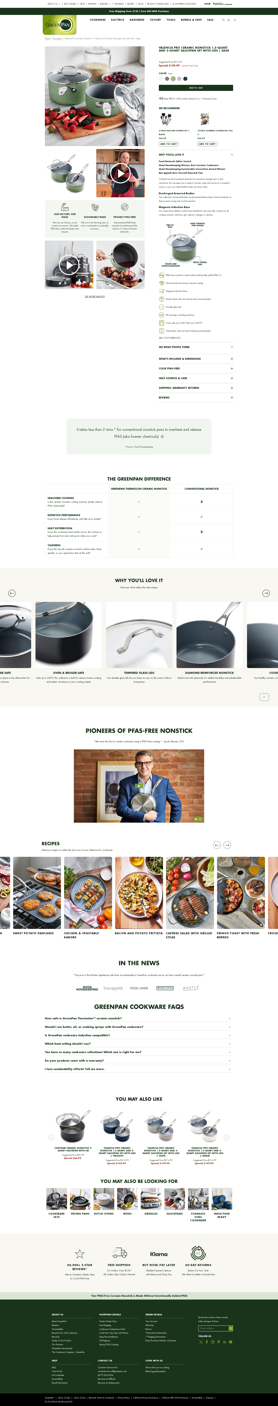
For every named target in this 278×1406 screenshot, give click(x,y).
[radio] (161, 79)
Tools (171, 19)
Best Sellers (70, 4)
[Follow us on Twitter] (200, 1341)
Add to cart (196, 87)
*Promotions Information (156, 1333)
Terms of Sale (64, 1397)
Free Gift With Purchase (155, 11)
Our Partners (57, 1344)
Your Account (151, 1321)
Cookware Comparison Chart (112, 1329)
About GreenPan (59, 1321)
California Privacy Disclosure (145, 1397)
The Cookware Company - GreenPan (68, 1352)
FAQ (54, 1367)
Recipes (130, 4)
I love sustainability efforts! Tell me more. (75, 1069)
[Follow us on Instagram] (212, 1341)
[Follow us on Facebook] (206, 1341)
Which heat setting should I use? (68, 1043)
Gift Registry (104, 1341)
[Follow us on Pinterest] (218, 1341)
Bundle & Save (191, 19)
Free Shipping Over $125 (123, 11)
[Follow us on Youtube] (230, 1341)
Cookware (98, 19)
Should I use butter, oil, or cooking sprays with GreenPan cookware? (94, 1027)
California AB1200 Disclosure (175, 1397)
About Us (53, 4)
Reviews (92, 4)
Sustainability (57, 1329)
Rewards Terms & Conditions (101, 1397)
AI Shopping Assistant (184, 4)
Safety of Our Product (61, 1341)
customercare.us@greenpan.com (112, 1371)
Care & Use (57, 1371)
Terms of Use (79, 1397)
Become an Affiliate (106, 1379)
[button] (196, 155)
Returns (148, 1329)
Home (47, 38)
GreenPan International (62, 1348)
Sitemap (209, 1397)
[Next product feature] (266, 593)
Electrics (117, 19)
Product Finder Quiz (158, 4)
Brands (104, 4)
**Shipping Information (155, 1337)
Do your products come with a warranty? (74, 1060)
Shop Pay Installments (108, 1337)
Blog (141, 4)
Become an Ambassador (109, 1383)
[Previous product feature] (11, 593)
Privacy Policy (123, 1397)
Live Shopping (105, 1325)
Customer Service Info (107, 1367)
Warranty (149, 1325)
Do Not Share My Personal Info (58, 1401)
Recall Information (59, 1383)
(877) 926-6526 (105, 1375)
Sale (210, 19)
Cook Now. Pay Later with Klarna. (114, 1333)
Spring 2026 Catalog (108, 1344)
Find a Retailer (58, 1375)
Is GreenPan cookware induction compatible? (77, 1035)
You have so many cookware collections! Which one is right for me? (93, 1052)
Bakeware (137, 19)
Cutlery (155, 19)
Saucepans (57, 38)
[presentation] (161, 79)
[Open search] (223, 20)
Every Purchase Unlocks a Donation (160, 1341)
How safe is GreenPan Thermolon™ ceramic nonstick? (83, 1018)
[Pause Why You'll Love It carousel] (264, 697)
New (82, 4)
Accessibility (57, 1379)
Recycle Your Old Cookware (64, 1333)
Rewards (119, 4)
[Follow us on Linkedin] (224, 1341)
